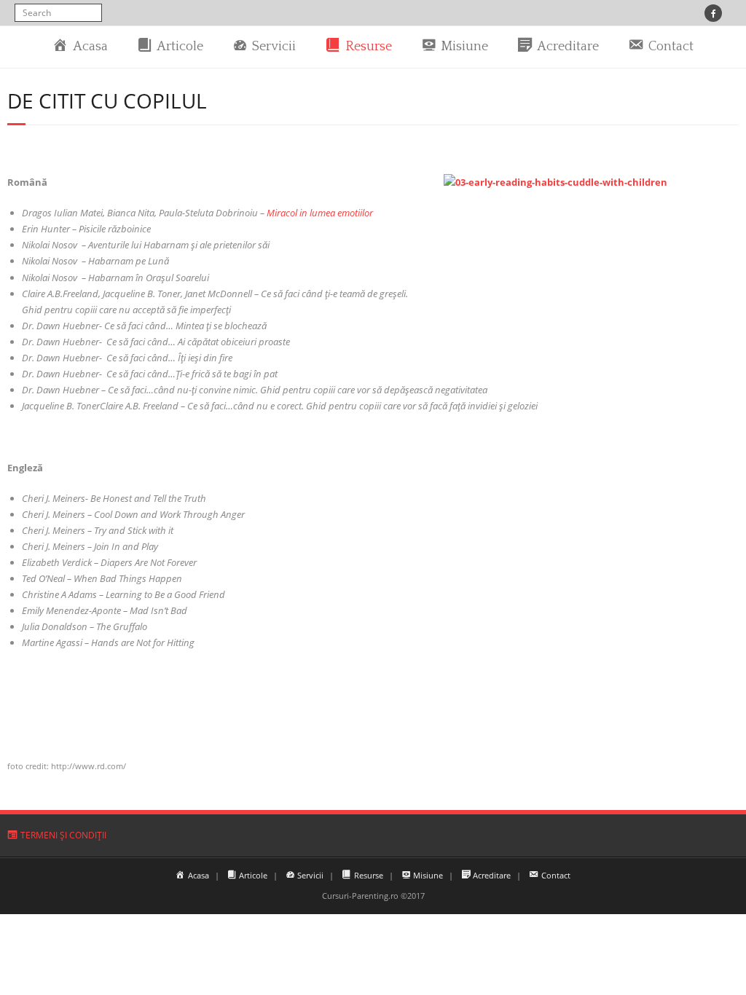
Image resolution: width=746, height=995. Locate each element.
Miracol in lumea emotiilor (320, 212)
